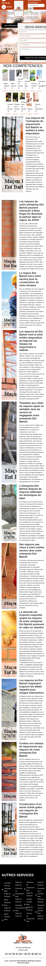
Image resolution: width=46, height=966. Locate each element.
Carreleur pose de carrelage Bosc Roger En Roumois (7, 889)
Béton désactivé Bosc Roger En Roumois (7, 905)
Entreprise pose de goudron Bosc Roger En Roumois (41, 911)
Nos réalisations (11, 25)
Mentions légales (34, 961)
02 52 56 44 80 (13, 953)
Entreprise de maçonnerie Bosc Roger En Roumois (29, 888)
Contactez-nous (23, 963)
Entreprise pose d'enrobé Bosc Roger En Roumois (41, 895)
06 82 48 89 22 (32, 953)
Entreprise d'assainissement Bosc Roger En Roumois (18, 910)
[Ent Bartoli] (19, 9)
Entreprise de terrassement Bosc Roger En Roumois (18, 895)
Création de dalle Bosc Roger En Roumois (29, 904)
